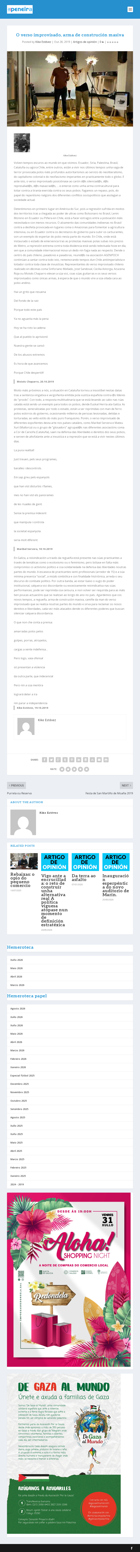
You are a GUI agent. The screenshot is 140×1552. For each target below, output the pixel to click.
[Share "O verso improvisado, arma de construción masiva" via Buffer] (85, 759)
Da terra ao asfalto (84, 877)
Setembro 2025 (19, 1109)
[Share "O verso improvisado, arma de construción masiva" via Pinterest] (71, 759)
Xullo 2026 (16, 1017)
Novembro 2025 (19, 1092)
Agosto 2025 (17, 1117)
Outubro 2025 (18, 1100)
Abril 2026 (16, 976)
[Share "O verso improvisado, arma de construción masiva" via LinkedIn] (78, 759)
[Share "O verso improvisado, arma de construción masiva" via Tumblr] (65, 759)
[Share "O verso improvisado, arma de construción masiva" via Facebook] (44, 759)
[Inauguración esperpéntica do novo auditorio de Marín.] (116, 862)
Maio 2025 (16, 1142)
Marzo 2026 (17, 985)
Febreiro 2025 (18, 1167)
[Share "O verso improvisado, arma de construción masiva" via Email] (99, 759)
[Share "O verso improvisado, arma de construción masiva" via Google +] (58, 759)
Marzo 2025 (17, 1159)
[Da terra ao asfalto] (85, 862)
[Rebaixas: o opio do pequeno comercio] (24, 861)
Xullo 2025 (16, 1125)
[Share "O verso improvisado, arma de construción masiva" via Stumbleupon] (92, 759)
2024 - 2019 (17, 1184)
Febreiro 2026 (18, 1058)
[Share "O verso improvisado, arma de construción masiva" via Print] (106, 759)
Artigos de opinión (85, 42)
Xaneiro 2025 (18, 1175)
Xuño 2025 (16, 1134)
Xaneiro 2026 (18, 1067)
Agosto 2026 (17, 1008)
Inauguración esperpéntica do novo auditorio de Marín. (115, 885)
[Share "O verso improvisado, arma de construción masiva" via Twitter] (51, 759)
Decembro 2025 (19, 1083)
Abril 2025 (16, 1150)
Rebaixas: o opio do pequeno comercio (22, 880)
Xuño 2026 (16, 959)
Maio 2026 (16, 968)
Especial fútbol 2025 (22, 1075)
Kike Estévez (43, 42)
